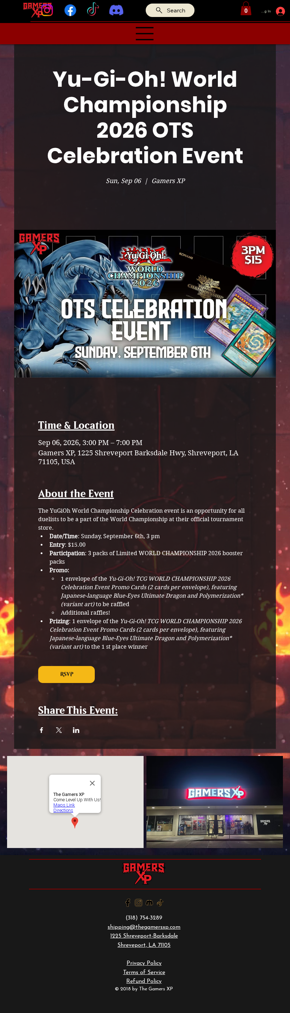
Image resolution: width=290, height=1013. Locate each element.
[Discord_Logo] (149, 903)
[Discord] (116, 10)
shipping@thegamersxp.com (144, 927)
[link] (246, 8)
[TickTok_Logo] (160, 903)
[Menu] (145, 33)
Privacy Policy (144, 963)
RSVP (66, 674)
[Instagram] (47, 10)
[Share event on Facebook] (41, 730)
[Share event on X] (59, 730)
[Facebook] (70, 10)
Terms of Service (144, 972)
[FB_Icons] (128, 903)
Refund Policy (144, 981)
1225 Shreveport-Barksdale (144, 936)
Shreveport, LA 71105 (143, 945)
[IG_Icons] (138, 903)
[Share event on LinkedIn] (76, 730)
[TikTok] (94, 10)
